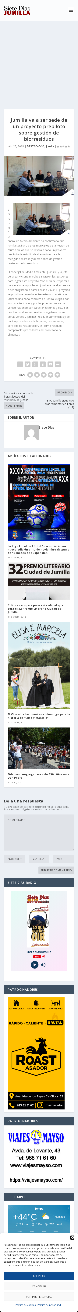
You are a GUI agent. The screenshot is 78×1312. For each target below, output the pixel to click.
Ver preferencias (39, 1296)
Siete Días (46, 427)
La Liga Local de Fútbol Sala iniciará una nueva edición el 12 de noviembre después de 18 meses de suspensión (38, 549)
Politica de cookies (26, 1305)
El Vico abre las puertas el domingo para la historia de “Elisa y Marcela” (39, 715)
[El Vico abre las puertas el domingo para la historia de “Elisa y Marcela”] (39, 665)
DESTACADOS (35, 146)
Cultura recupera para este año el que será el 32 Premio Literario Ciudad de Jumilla (35, 608)
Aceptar (39, 1276)
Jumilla (50, 146)
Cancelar (39, 1286)
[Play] (35, 964)
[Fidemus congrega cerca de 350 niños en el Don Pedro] (39, 748)
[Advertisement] (39, 61)
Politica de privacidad (49, 1305)
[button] (72, 1237)
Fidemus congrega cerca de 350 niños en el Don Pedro (39, 775)
